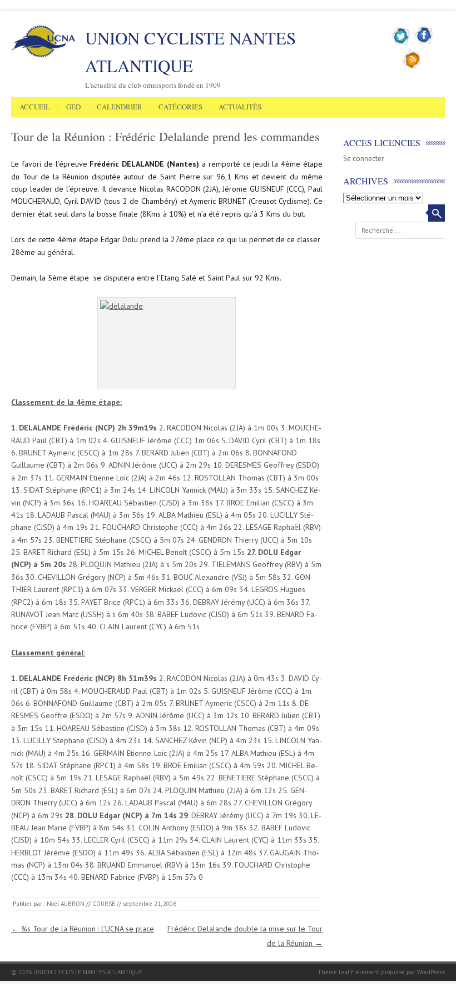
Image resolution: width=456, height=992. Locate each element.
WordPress (431, 972)
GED (73, 107)
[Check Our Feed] (412, 67)
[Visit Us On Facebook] (424, 44)
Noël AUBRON (66, 904)
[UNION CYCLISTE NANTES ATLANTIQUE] (43, 56)
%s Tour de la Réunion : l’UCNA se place (82, 929)
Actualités (240, 107)
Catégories (180, 107)
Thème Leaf (333, 972)
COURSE (103, 904)
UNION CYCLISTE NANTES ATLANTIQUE (190, 51)
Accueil (34, 107)
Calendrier (119, 107)
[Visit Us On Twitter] (401, 44)
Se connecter (363, 158)
